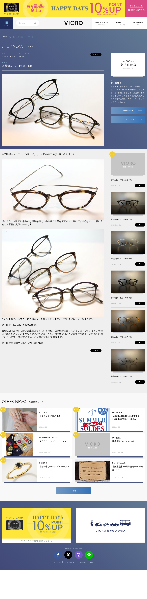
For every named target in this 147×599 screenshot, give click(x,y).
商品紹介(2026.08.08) (121, 258)
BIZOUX (43, 412)
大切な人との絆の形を (50, 416)
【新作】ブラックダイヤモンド (54, 466)
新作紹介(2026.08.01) (121, 298)
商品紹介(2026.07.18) (121, 376)
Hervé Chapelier (119, 463)
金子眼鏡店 (116, 83)
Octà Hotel (117, 412)
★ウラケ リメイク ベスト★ (52, 441)
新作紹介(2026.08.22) (121, 180)
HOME (4, 37)
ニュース (11, 37)
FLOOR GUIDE (128, 120)
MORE (73, 491)
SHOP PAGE (128, 110)
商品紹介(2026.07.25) (121, 337)
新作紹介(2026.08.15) (121, 219)
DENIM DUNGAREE (48, 438)
